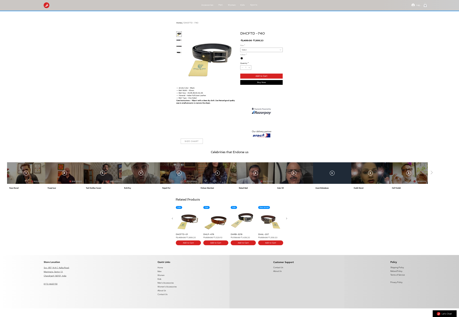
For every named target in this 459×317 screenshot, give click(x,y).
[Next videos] (431, 172)
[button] (207, 5)
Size (242, 45)
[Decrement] (242, 67)
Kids (159, 279)
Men (159, 271)
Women (161, 275)
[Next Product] (286, 218)
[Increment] (249, 67)
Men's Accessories (166, 283)
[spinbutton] (246, 67)
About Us (162, 290)
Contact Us (162, 294)
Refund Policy (396, 271)
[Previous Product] (172, 218)
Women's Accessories (167, 286)
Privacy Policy (396, 282)
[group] (229, 225)
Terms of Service (397, 275)
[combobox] (261, 50)
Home (179, 23)
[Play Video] (26, 173)
